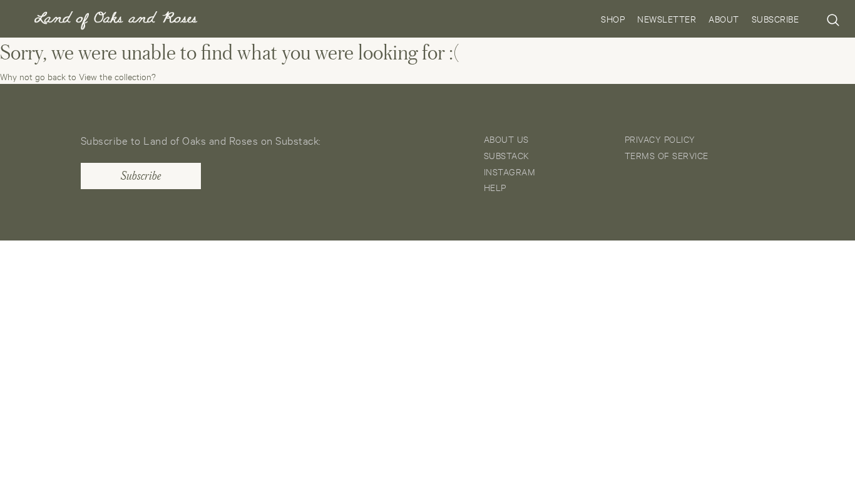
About (724, 18)
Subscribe (775, 18)
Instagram (510, 171)
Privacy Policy (660, 139)
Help (495, 187)
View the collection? (117, 76)
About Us (506, 139)
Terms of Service (667, 155)
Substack (507, 155)
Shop (613, 18)
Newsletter (666, 18)
